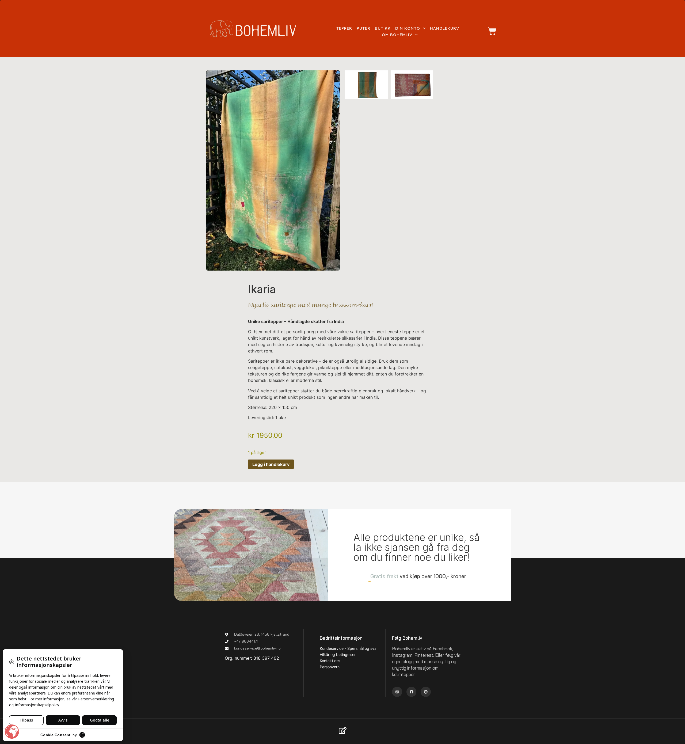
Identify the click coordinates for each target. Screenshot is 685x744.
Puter (363, 28)
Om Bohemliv (397, 34)
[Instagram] (397, 692)
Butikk (383, 28)
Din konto (407, 28)
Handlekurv (444, 28)
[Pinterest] (426, 692)
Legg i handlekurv (271, 464)
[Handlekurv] (489, 31)
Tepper (344, 28)
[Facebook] (411, 692)
